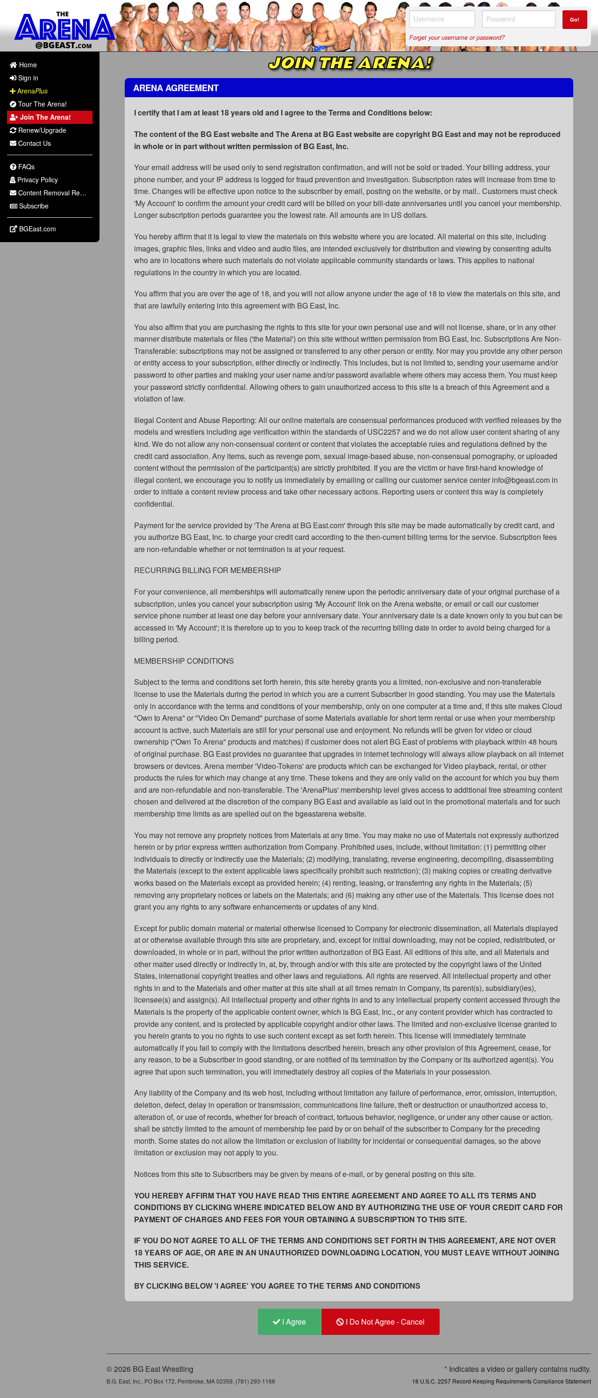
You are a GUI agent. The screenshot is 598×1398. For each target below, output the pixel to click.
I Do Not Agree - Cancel (384, 1321)
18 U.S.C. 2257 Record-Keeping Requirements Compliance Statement (501, 1381)
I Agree (293, 1321)
